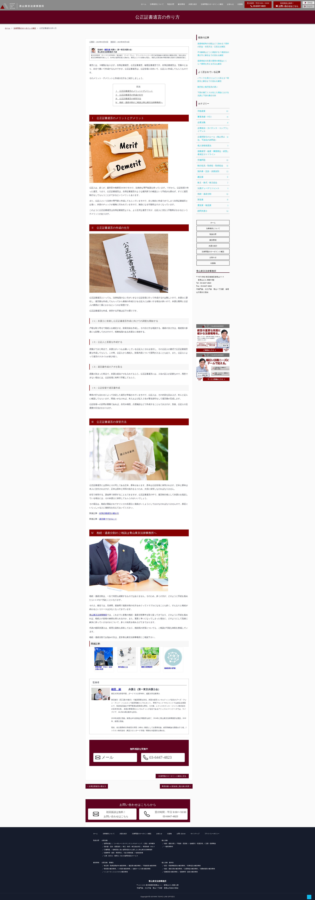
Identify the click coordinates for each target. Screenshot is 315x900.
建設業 (212, 177)
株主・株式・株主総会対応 (132, 846)
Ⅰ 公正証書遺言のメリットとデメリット (134, 91)
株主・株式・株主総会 (212, 182)
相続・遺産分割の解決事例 (173, 869)
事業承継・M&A (212, 117)
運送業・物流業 (212, 205)
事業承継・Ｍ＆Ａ (149, 846)
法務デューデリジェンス (212, 188)
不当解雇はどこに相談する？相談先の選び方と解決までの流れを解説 (213, 53)
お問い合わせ (181, 834)
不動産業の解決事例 (149, 866)
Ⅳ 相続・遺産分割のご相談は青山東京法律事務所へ (139, 102)
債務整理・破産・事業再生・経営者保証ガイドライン (212, 152)
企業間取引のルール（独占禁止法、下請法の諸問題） (212, 138)
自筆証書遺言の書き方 (109, 513)
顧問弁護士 (212, 211)
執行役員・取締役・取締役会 (212, 165)
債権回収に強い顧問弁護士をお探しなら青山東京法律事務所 (132, 850)
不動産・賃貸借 (182, 843)
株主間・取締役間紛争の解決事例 (115, 866)
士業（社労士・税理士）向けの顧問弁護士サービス (121, 856)
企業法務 (212, 122)
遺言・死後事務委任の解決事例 (174, 866)
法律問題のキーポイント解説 (212, 4)
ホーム (143, 4)
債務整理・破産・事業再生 (113, 853)
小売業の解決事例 (124, 869)
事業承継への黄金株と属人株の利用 (175, 786)
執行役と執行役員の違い (207, 87)
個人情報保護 (128, 853)
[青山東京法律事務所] (22, 6)
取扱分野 (170, 4)
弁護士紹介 (193, 4)
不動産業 (212, 111)
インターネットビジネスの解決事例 (116, 872)
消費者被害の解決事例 (207, 869)
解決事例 (181, 4)
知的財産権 (139, 853)
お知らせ (230, 4)
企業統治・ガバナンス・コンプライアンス (212, 129)
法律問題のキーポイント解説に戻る (172, 776)
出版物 (240, 4)
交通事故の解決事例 (191, 869)
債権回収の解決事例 (170, 872)
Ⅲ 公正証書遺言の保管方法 (128, 99)
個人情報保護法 (212, 145)
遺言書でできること (108, 519)
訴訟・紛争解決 (149, 843)
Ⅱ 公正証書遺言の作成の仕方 (129, 95)
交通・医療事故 (210, 843)
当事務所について (157, 4)
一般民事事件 (168, 846)
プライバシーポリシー (212, 834)
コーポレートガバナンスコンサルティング (128, 843)
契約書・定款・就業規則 (212, 171)
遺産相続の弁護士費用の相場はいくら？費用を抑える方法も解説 (212, 62)
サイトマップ (195, 834)
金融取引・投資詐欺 (196, 843)
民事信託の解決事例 (194, 866)
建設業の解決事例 (135, 866)
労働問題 (212, 160)
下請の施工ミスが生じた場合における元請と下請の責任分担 (213, 94)
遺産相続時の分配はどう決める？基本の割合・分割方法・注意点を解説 (213, 45)
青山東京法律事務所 (98, 615)
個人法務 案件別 (167, 862)
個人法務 (165, 840)
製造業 (212, 199)
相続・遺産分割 (212, 194)
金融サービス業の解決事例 (141, 869)
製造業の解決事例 (110, 869)
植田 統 (107, 50)
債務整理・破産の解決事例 (189, 872)
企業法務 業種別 (107, 862)
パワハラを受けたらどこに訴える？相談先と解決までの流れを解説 (213, 79)
